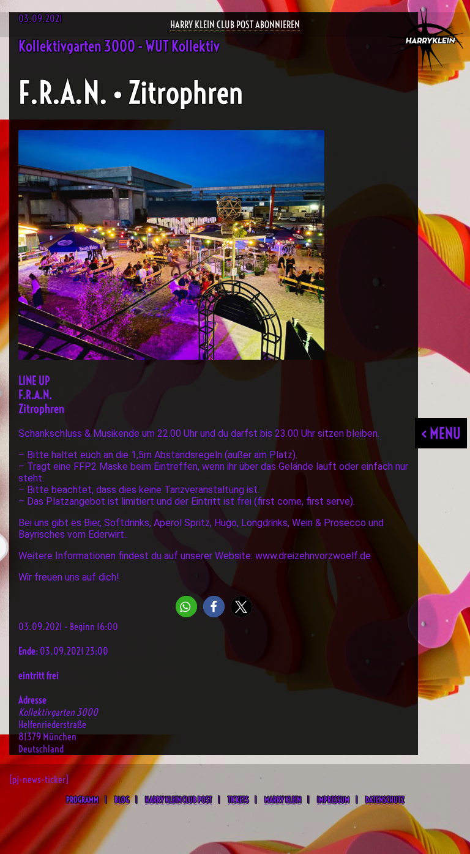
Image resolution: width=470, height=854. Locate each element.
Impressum (333, 799)
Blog (121, 799)
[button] (186, 606)
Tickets (238, 799)
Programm (82, 799)
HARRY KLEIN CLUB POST (178, 799)
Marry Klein (282, 799)
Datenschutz (384, 799)
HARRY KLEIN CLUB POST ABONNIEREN (235, 24)
